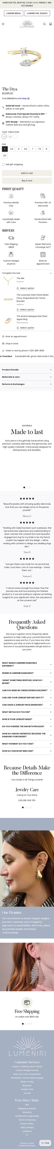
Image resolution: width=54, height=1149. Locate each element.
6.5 (25, 149)
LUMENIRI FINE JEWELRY (37, 13)
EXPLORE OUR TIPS (27, 800)
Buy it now (27, 180)
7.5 (39, 149)
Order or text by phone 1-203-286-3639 (25, 350)
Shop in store (12, 343)
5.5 (12, 149)
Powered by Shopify (27, 1145)
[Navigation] (3, 24)
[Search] (44, 24)
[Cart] (50, 24)
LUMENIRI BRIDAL (13, 13)
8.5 (4, 155)
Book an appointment (16, 336)
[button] (24, 487)
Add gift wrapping (14, 164)
